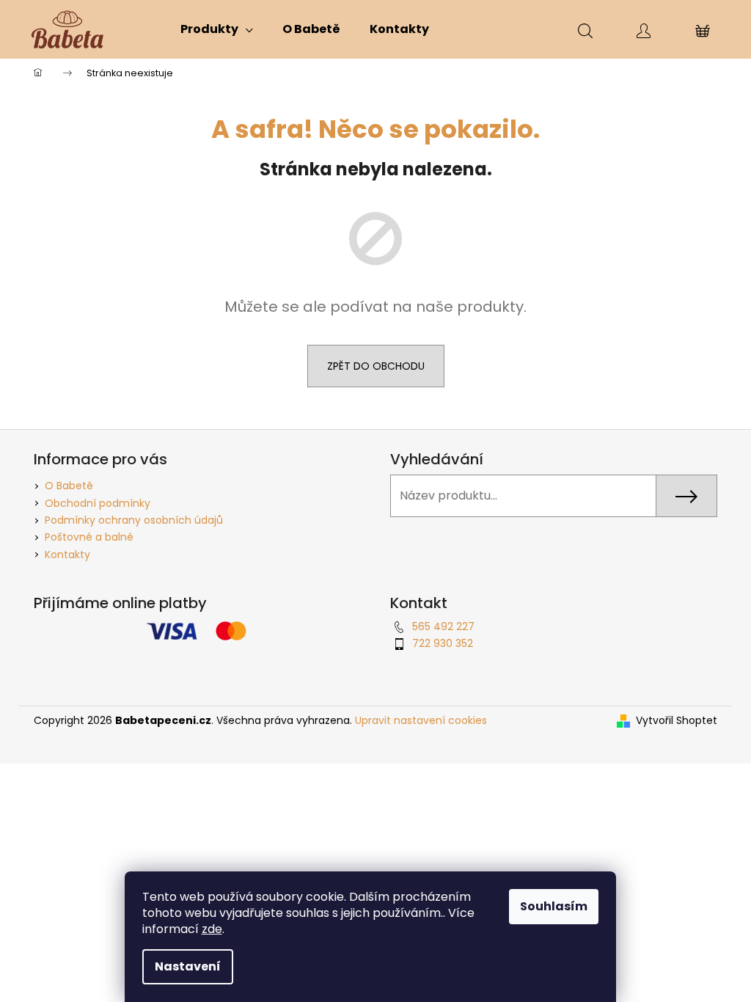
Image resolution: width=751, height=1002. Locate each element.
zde (212, 929)
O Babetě (69, 485)
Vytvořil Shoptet (676, 721)
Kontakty (67, 554)
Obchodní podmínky (97, 503)
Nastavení (188, 966)
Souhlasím (553, 906)
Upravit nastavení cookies (421, 720)
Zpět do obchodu (376, 366)
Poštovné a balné (89, 537)
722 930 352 (442, 643)
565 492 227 (443, 626)
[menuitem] (217, 29)
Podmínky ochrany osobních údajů (134, 520)
